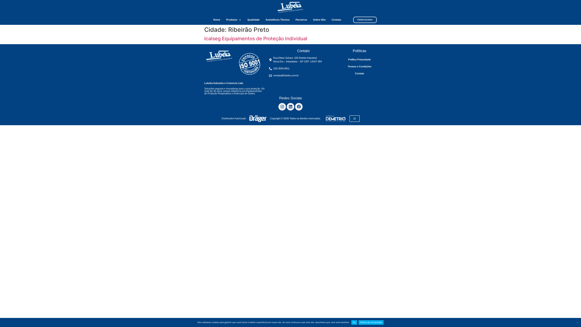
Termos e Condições (359, 66)
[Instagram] (282, 107)
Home (216, 19)
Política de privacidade (371, 322)
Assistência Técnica (277, 19)
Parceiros (301, 19)
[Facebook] (299, 107)
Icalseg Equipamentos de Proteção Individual (255, 38)
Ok (354, 322)
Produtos (231, 19)
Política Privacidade (359, 59)
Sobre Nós (319, 19)
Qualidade (253, 19)
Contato (336, 19)
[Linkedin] (290, 107)
